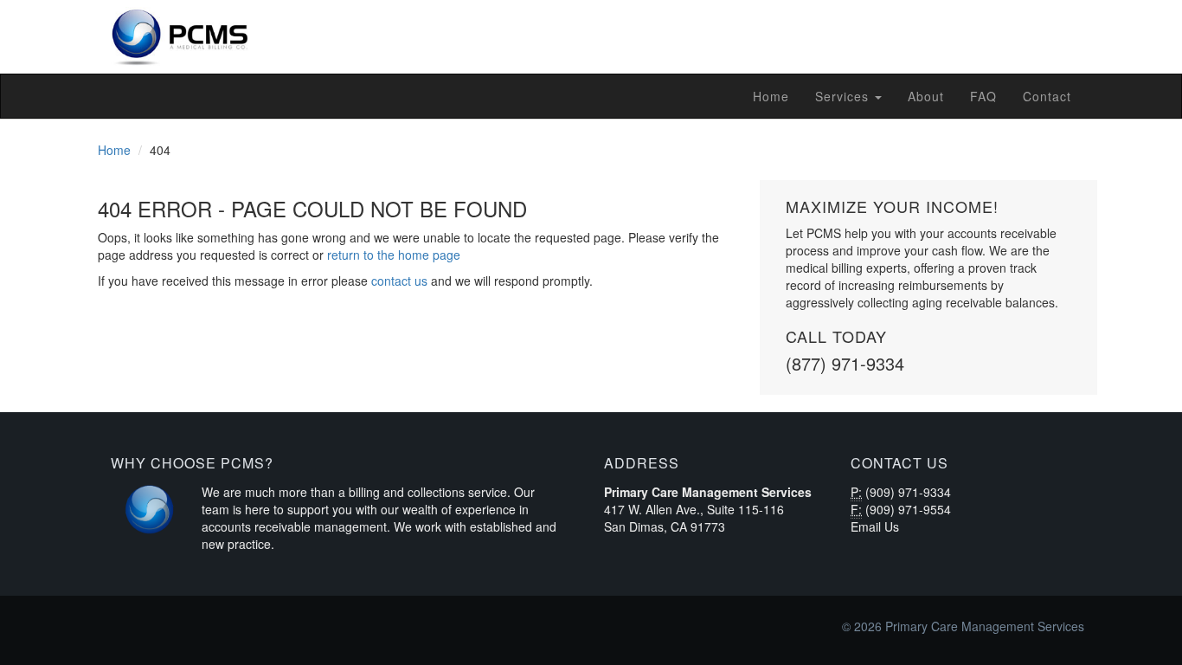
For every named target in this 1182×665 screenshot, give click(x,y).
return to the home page (393, 254)
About (926, 96)
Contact (1047, 96)
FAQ (983, 96)
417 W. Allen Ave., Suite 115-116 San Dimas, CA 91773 (694, 517)
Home (771, 96)
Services (844, 96)
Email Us (875, 526)
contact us (399, 280)
